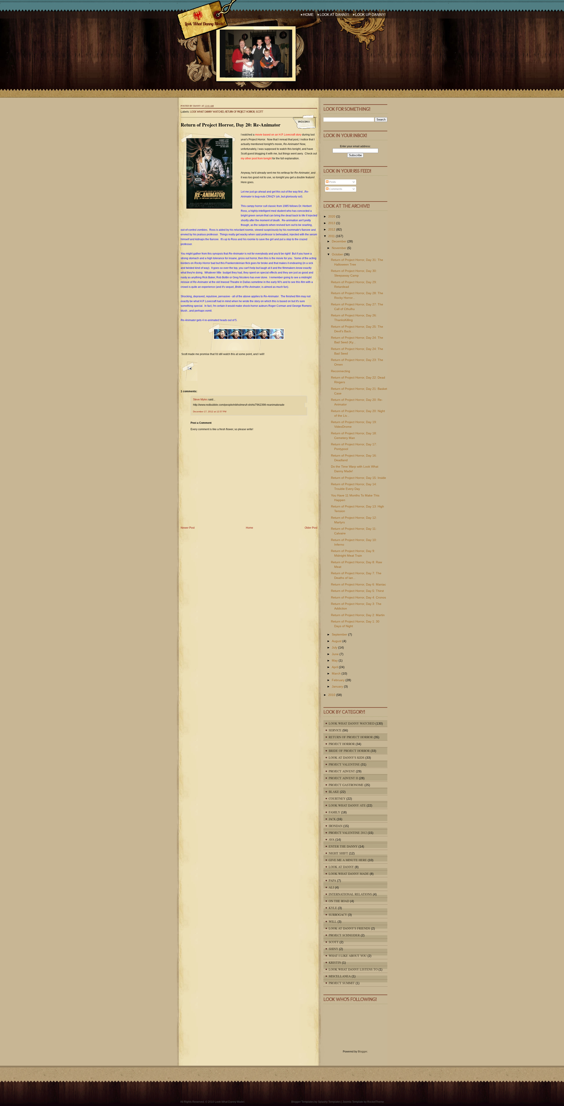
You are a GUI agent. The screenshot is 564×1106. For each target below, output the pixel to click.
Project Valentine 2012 (348, 833)
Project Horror (342, 744)
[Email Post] (189, 370)
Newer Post (188, 527)
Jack (332, 819)
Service (335, 730)
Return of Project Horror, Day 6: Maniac (358, 584)
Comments (335, 189)
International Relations (350, 894)
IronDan (335, 826)
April (335, 667)
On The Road (339, 901)
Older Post (311, 527)
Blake (334, 792)
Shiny (333, 949)
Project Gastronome (346, 785)
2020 (331, 216)
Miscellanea (340, 976)
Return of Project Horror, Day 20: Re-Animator (230, 124)
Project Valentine (344, 764)
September (339, 634)
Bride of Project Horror (349, 751)
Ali (331, 887)
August (336, 641)
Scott (259, 111)
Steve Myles (200, 399)
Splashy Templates (329, 1101)
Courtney (337, 798)
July (334, 647)
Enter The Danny (343, 846)
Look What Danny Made (349, 874)
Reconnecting (340, 371)
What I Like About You (348, 956)
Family (334, 812)
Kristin (335, 962)
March (336, 673)
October (337, 254)
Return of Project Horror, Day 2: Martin (358, 615)
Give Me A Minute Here (348, 860)
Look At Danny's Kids (346, 757)
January (337, 686)
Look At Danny (341, 867)
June (335, 654)
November (339, 248)
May (335, 660)
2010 (331, 695)
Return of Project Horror (239, 111)
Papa (332, 880)
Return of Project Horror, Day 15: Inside (358, 478)
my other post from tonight (256, 158)
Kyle (333, 908)
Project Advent (342, 771)
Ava (331, 839)
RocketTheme (375, 1101)
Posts (332, 182)
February (338, 680)
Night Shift (338, 853)
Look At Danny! (334, 15)
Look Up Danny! (370, 15)
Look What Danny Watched (207, 111)
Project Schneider (344, 935)
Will (333, 921)
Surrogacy (338, 915)
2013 (331, 223)
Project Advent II (343, 778)
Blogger (362, 1051)
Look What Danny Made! (204, 23)
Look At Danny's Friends (349, 928)
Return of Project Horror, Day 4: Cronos (358, 597)
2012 (331, 229)
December (339, 241)
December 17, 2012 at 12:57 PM (209, 411)
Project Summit (342, 983)
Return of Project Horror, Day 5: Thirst (357, 591)
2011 (331, 236)
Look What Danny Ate (347, 805)
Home (308, 15)
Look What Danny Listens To (353, 969)
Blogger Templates (302, 1101)
